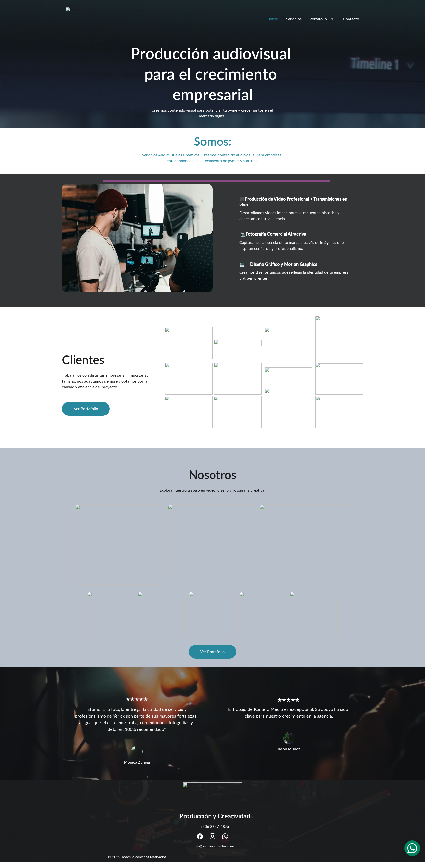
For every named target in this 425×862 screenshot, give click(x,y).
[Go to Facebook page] (200, 836)
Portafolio (318, 19)
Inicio (273, 19)
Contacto (351, 19)
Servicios (294, 19)
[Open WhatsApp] (412, 848)
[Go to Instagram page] (212, 836)
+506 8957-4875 (214, 827)
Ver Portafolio (86, 409)
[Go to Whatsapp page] (225, 836)
